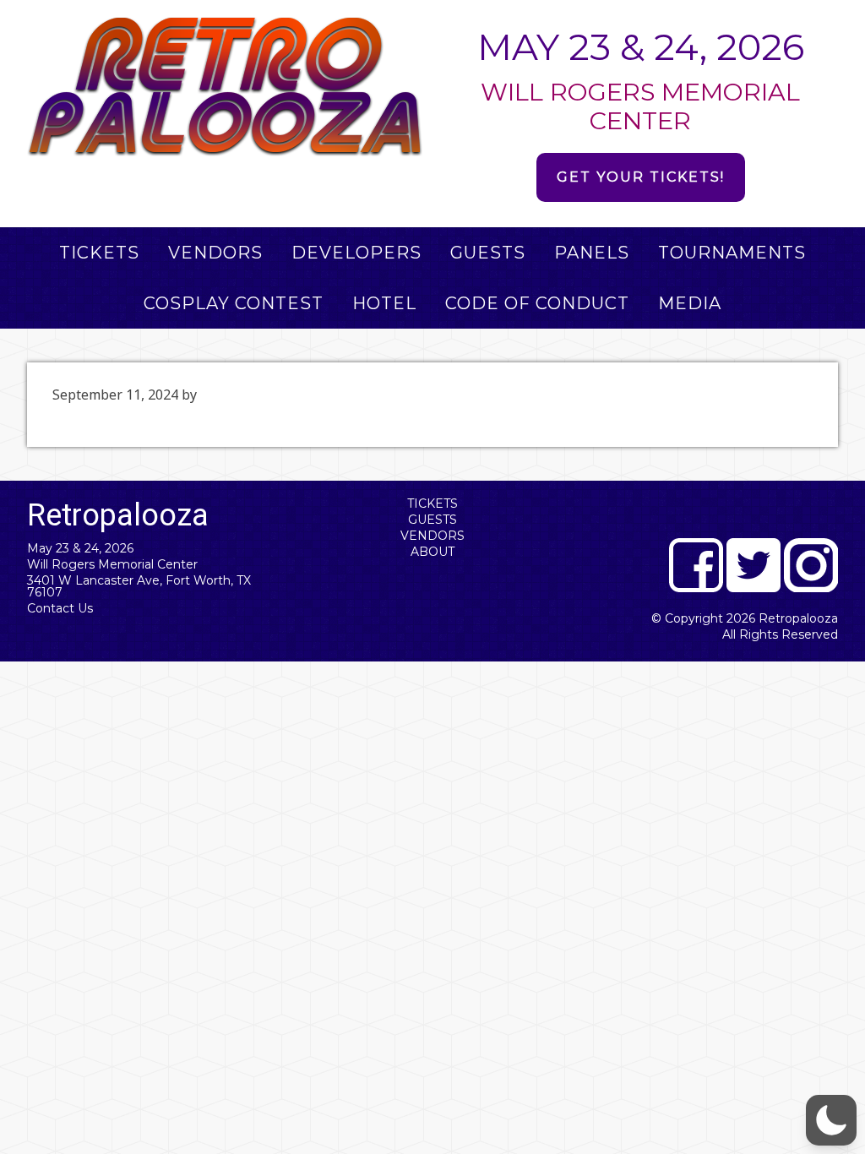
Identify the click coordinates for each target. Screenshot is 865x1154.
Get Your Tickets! (641, 177)
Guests (432, 519)
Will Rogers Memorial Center (112, 564)
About (432, 551)
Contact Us (60, 608)
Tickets (432, 503)
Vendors (432, 535)
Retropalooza (798, 618)
